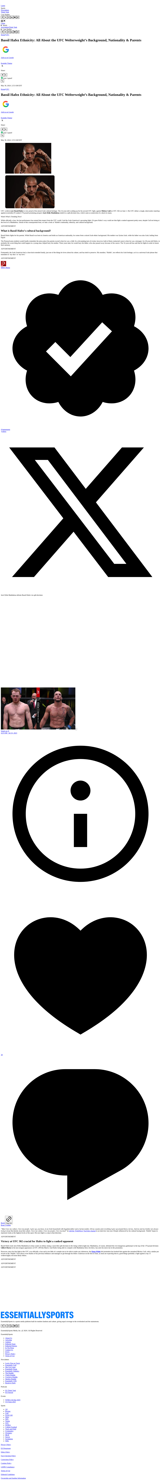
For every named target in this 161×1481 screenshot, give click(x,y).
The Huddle (9, 1373)
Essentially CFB (11, 1381)
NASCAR (9, 1415)
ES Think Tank (10, 1390)
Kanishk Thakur (6, 63)
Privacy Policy (10, 1354)
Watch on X (5, 731)
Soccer (7, 1437)
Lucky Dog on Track (12, 1363)
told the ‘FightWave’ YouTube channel (82, 1231)
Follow (3, 431)
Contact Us (9, 1350)
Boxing (7, 1411)
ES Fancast (9, 1392)
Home (3, 35)
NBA (7, 1417)
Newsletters (5, 10)
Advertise (8, 1340)
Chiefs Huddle (10, 1375)
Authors (8, 1342)
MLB (7, 1435)
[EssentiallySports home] (37, 1318)
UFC (7, 35)
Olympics (8, 1433)
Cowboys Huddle (11, 1377)
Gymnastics (9, 1431)
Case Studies (7, 29)
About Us (8, 1338)
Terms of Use (10, 1356)
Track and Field (10, 1429)
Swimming (9, 1439)
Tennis (7, 1421)
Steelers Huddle (10, 1379)
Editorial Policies (11, 1346)
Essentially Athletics (12, 1371)
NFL (7, 1419)
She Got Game (10, 1367)
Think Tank (5, 12)
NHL (7, 1441)
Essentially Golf (10, 1365)
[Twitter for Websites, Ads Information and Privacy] (80, 893)
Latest (3, 6)
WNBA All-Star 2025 (12, 1400)
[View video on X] (76, 729)
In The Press (9, 1348)
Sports (5, 25)
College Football (11, 1427)
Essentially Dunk (11, 1369)
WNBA (8, 1425)
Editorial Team (10, 1344)
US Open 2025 (10, 1402)
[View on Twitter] (80, 591)
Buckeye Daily (10, 1383)
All (6, 1409)
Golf (6, 1413)
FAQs (7, 1352)
